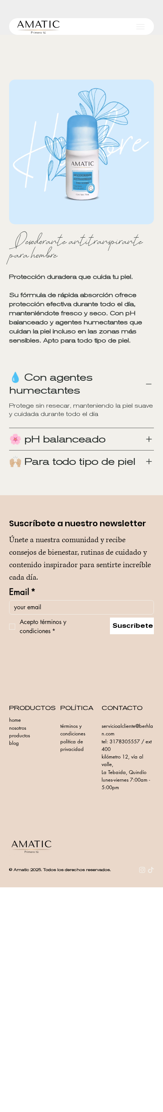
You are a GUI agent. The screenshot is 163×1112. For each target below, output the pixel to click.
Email (22, 592)
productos (19, 735)
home (15, 719)
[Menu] (140, 26)
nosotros (17, 727)
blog (14, 743)
